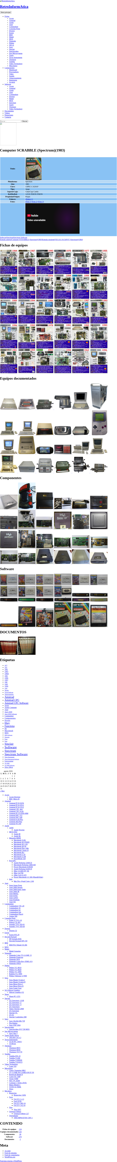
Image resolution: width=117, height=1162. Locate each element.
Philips (11, 43)
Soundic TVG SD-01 (17, 924)
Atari (11, 25)
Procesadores (14, 72)
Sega (6, 741)
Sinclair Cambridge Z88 (18, 1017)
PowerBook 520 (20, 859)
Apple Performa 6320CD (23, 869)
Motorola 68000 (15, 838)
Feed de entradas (11, 1153)
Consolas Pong (14, 29)
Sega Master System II (17, 982)
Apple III (17, 834)
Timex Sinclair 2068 (16, 1009)
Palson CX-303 (14, 922)
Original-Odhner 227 (21, 1114)
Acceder (8, 1151)
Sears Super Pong (15, 885)
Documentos (9, 111)
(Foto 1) (28, 202)
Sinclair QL (13, 1013)
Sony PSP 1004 (14, 1025)
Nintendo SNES (15, 963)
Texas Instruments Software (12, 759)
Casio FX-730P (14, 1077)
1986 (6, 678)
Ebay (7, 723)
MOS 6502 (13, 832)
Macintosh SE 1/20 (21, 844)
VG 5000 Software (10, 765)
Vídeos (7, 113)
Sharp (7, 994)
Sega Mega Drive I (16, 984)
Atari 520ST (13, 898)
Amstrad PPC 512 (15, 815)
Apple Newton (19, 830)
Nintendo (12, 41)
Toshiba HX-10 (14, 1056)
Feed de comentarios (12, 1155)
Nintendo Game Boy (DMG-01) (21, 961)
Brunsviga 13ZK (20, 1095)
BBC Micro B (14, 799)
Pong (6, 739)
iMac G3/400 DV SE (21, 871)
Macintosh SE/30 (20, 846)
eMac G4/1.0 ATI (20, 875)
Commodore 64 (14, 910)
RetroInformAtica (14, 6)
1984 (7, 674)
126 (20, 1132)
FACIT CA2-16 (19, 1105)
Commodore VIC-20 (16, 906)
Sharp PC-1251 (14, 996)
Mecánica (8, 1091)
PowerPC (12, 861)
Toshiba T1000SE (15, 1060)
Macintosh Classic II (21, 850)
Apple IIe (17, 836)
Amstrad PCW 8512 (16, 805)
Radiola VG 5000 (15, 974)
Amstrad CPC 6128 (16, 811)
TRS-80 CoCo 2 (15, 1038)
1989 (6, 684)
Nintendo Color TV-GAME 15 (20, 955)
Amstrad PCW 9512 (16, 807)
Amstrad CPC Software (16, 703)
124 (20, 1129)
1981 (6, 667)
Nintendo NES (14, 959)
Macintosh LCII (19, 855)
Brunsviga (13, 1093)
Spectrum (12, 103)
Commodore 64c (15, 912)
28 (20, 1134)
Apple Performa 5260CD (23, 863)
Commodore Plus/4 (16, 914)
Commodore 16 (14, 908)
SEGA (11, 45)
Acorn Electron (14, 797)
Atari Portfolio (14, 900)
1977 (6, 665)
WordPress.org (10, 1157)
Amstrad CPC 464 (16, 809)
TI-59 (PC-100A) (15, 1042)
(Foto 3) (41, 202)
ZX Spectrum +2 (15, 1003)
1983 (6, 672)
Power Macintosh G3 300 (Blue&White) (28, 877)
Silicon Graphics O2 (16, 992)
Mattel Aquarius (15, 951)
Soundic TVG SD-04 (17, 926)
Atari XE (12, 902)
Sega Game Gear (15, 988)
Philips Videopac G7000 (18, 976)
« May (2, 791)
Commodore (13, 27)
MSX (11, 39)
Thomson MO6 (14, 1050)
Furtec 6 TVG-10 (15, 920)
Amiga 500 (13, 916)
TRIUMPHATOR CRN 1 (23, 1118)
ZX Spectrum (14, 1011)
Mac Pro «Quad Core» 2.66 (24, 881)
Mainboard (13, 70)
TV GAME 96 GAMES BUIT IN (21, 1072)
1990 (6, 686)
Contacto (8, 117)
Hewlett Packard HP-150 (18, 941)
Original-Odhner (15, 1112)
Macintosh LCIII (20, 857)
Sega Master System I (17, 980)
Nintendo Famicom (16, 957)
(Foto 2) (34, 202)
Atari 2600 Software (11, 714)
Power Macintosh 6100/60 (23, 867)
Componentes (10, 68)
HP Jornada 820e (15, 939)
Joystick (12, 82)
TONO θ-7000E (15, 1087)
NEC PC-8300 (14, 1081)
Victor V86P (13, 1079)
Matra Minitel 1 (14, 1085)
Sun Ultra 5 (13, 1033)
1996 (6, 688)
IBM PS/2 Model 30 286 (18, 945)
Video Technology (16, 64)
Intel (10, 879)
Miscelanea (13, 66)
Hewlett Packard (11, 937)
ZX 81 (11, 1015)
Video (11, 74)
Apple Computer (11, 707)
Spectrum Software (20, 238)
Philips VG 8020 (15, 970)
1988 (6, 682)
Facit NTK (18, 1101)
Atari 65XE (13, 896)
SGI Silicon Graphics (12, 990)
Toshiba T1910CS (15, 1062)
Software (8, 84)
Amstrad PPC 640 (15, 817)
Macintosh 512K (20, 840)
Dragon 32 (13, 931)
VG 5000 (7, 763)
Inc (6, 729)
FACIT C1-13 (19, 1099)
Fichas (7, 16)
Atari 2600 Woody (16, 887)
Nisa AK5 (17, 1109)
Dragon (12, 31)
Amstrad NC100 (15, 824)
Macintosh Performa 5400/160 (25, 865)
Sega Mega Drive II (16, 986)
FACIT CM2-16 (20, 1103)
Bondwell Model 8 (16, 1075)
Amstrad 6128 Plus (16, 820)
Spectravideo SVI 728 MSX (19, 1029)
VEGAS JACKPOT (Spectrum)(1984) (62, 240)
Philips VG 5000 (15, 972)
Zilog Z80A (9, 767)
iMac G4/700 (18, 873)
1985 (6, 676)
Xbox (11, 1089)
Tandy (11, 55)
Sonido (11, 76)
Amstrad (12, 20)
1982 (6, 669)
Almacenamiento (15, 78)
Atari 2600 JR (14, 892)
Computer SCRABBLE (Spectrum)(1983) (21, 240)
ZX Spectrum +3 (15, 1005)
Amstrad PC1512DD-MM (18, 813)
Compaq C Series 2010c (18, 1083)
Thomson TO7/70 (15, 1052)
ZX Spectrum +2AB (16, 1000)
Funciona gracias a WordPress (11, 1161)
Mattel (11, 37)
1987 (6, 680)
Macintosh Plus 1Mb (21, 848)
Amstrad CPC (12, 700)
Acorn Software (9, 692)
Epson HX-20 (14, 935)
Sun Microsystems (15, 53)
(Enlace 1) (29, 199)
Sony (11, 47)
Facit (11, 1097)
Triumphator (13, 1116)
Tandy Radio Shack (12, 1035)
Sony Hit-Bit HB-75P (17, 1021)
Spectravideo (14, 51)
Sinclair (12, 49)
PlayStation (13, 1023)
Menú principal (6, 12)
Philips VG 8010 (15, 968)
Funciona (10, 725)
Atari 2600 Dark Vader (17, 889)
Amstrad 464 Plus (15, 822)
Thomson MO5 (14, 1048)
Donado (7, 720)
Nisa (10, 1107)
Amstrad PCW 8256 (16, 803)
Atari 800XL (14, 894)
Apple (11, 23)
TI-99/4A (12, 1044)
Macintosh (9, 731)
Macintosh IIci (19, 852)
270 (20, 1137)
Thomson (12, 60)
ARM (11, 828)
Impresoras (13, 80)
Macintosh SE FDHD (21, 842)
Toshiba (12, 62)
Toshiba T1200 (14, 1058)
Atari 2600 (8, 712)
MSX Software (8, 735)
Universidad (9, 761)
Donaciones (9, 115)
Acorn (11, 18)
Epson (11, 33)
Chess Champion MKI (17, 1070)
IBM (11, 35)
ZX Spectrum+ (14, 1007)
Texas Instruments (15, 57)
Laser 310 (12, 1066)
